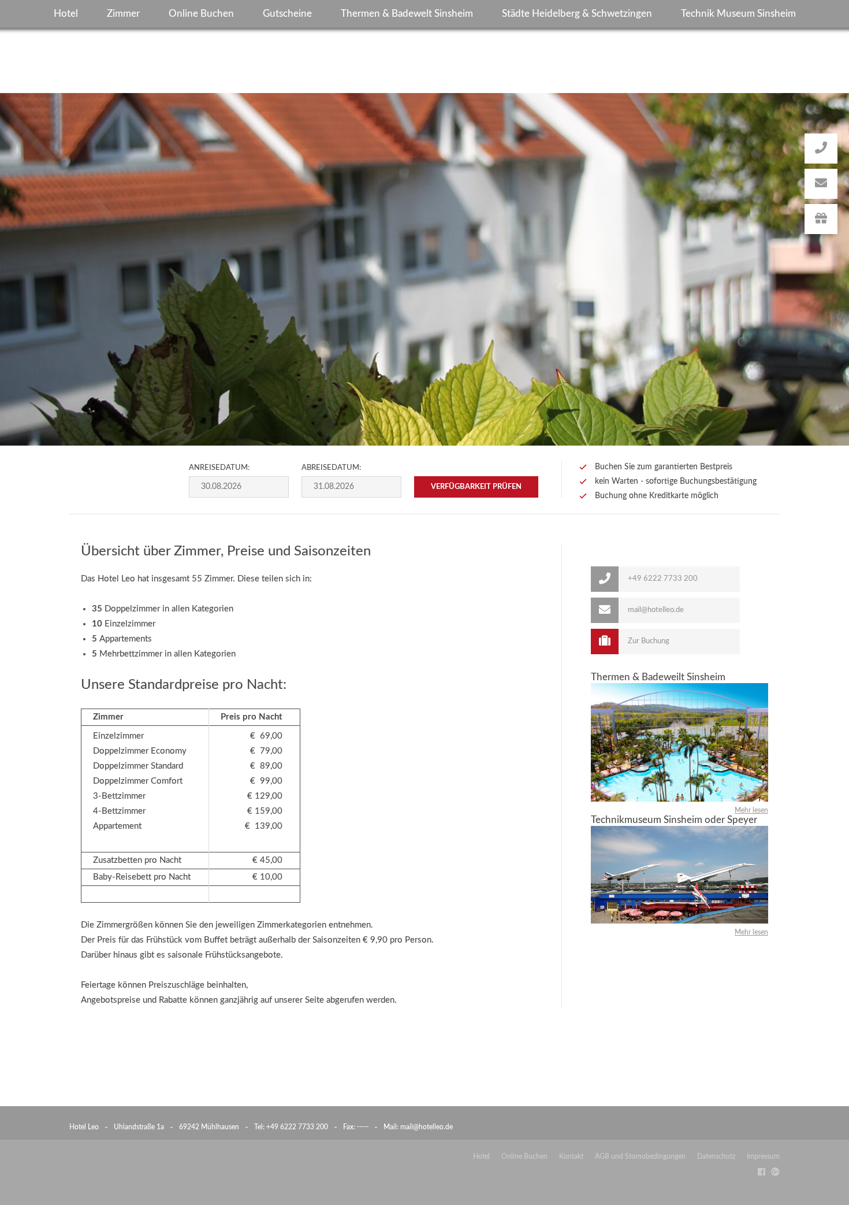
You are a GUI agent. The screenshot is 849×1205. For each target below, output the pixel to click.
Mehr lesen (751, 810)
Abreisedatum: (331, 468)
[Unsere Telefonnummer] (821, 149)
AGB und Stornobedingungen (640, 1156)
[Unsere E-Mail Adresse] (821, 184)
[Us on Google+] (772, 1171)
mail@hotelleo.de (426, 1127)
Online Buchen (201, 13)
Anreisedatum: (219, 468)
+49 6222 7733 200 (297, 1127)
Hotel (66, 13)
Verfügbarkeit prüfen (476, 487)
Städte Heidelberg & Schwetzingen (577, 13)
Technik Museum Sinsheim (738, 13)
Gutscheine (287, 13)
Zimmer (123, 13)
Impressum (763, 1156)
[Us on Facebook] (758, 1171)
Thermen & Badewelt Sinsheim (407, 13)
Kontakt (571, 1156)
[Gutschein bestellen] (821, 219)
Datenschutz (716, 1156)
